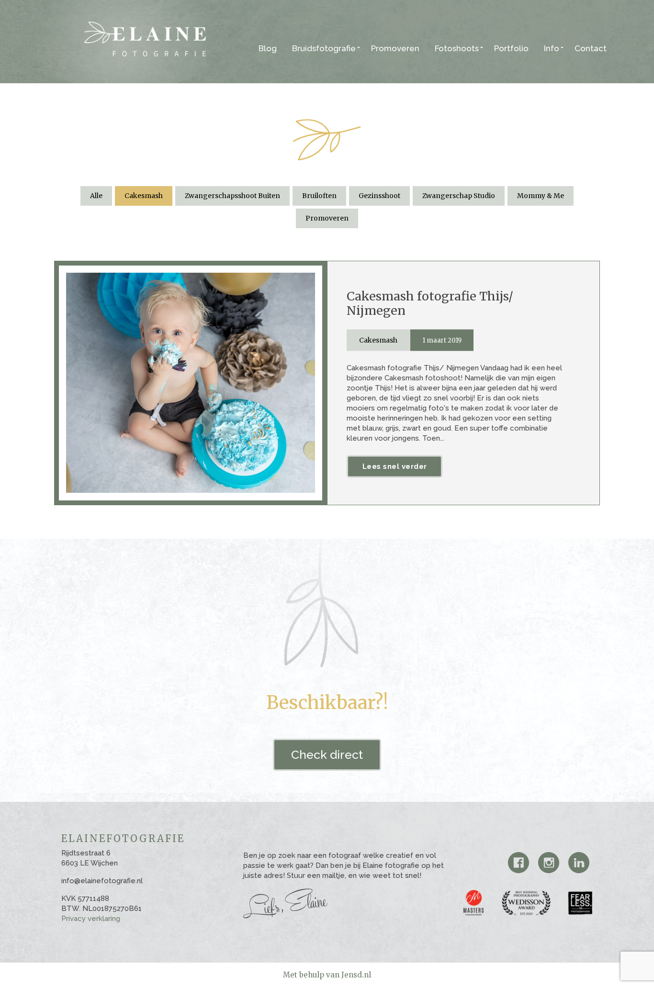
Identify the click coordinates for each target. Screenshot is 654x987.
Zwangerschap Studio (458, 195)
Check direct (327, 754)
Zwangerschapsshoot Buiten (232, 195)
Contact (591, 48)
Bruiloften (319, 195)
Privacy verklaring (90, 918)
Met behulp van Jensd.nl (327, 974)
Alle (96, 195)
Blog (268, 48)
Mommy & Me (540, 195)
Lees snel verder (394, 466)
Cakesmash (143, 195)
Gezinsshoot (379, 195)
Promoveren (395, 48)
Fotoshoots (457, 48)
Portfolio (511, 48)
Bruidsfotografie (324, 48)
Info (551, 48)
